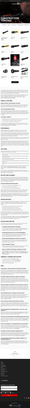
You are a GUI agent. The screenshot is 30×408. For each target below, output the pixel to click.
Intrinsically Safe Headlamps (22, 167)
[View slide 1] (13, 356)
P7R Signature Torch (24, 37)
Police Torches (13, 24)
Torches (9, 24)
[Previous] (1, 1)
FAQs (18, 261)
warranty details (17, 328)
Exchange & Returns (3, 366)
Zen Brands (2, 374)
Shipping (2, 367)
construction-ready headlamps (12, 166)
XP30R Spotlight (3, 76)
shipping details (18, 260)
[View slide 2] (14, 356)
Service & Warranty (3, 365)
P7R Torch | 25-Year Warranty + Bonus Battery (4, 38)
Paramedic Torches (20, 24)
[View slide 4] (16, 356)
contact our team (11, 262)
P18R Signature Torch (14, 76)
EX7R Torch (13, 37)
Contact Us (2, 364)
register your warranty (15, 258)
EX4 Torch (3, 51)
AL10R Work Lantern (6, 125)
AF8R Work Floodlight (12, 124)
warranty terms (6, 343)
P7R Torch (12, 51)
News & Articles (3, 373)
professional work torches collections (9, 97)
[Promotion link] (15, 60)
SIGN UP (9, 395)
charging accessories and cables (5, 194)
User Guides (2, 372)
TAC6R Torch (23, 64)
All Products (4, 24)
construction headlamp (5, 251)
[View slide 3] (15, 356)
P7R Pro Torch (3, 64)
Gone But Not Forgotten (4, 371)
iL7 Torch (22, 51)
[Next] (29, 1)
